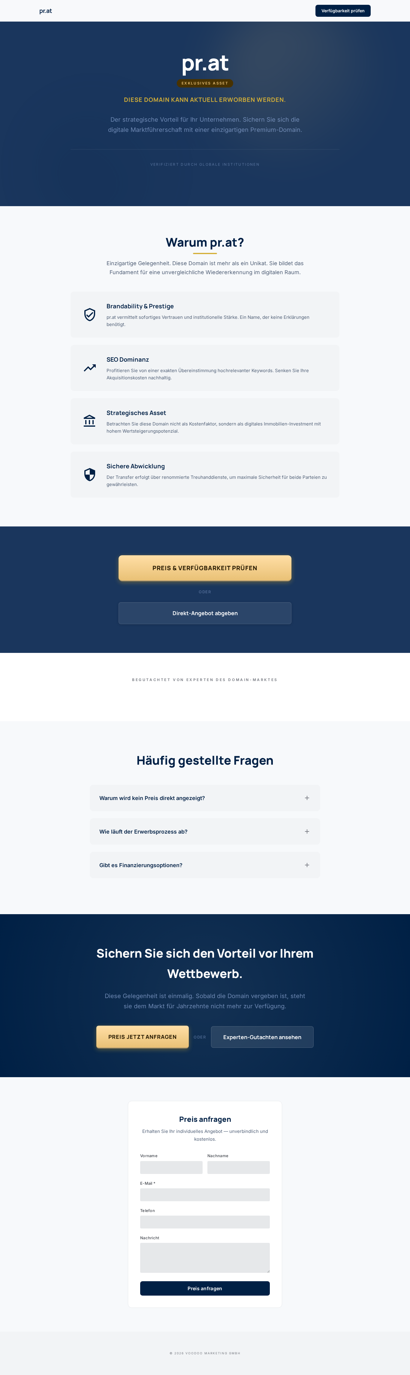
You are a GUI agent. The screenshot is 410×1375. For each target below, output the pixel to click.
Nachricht (149, 1237)
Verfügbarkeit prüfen (343, 10)
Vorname (149, 1155)
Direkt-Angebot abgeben (205, 613)
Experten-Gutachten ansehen (262, 1037)
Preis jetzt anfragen (142, 1036)
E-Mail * (147, 1183)
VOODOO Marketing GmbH (212, 1353)
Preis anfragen (205, 1288)
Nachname (217, 1155)
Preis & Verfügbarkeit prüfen (205, 568)
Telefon (147, 1210)
